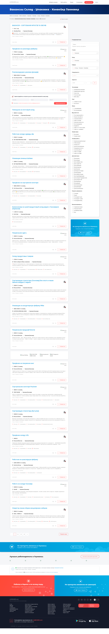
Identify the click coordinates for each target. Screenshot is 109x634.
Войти (96, 2)
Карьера (11, 605)
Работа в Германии (52, 606)
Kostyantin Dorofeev (59, 567)
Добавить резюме (53, 2)
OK (94, 82)
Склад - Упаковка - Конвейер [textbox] (81, 68)
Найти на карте (28, 605)
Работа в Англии (51, 609)
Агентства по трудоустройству (31, 604)
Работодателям (89, 2)
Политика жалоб (66, 611)
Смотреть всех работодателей (90, 556)
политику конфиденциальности (34, 103)
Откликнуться (62, 65)
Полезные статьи (28, 611)
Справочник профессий (30, 609)
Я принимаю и (26, 103)
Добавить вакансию (92, 606)
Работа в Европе (51, 604)
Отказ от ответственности (68, 607)
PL (98, 599)
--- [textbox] (75, 75)
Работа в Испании (51, 610)
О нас (11, 604)
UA (96, 599)
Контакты (12, 611)
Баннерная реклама (14, 609)
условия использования (22, 103)
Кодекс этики (66, 612)
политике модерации (54, 572)
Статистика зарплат (29, 610)
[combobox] (85, 53)
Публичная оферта (67, 604)
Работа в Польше (51, 605)
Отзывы (11, 606)
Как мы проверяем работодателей (67, 606)
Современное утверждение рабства (68, 610)
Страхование (79, 2)
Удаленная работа (52, 611)
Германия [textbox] (77, 53)
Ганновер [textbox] (77, 60)
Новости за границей (29, 612)
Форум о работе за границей (31, 606)
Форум (71, 2)
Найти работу (64, 2)
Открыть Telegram (86, 232)
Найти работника (28, 607)
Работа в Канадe (51, 613)
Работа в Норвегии (52, 607)
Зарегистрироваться (60, 103)
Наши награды (13, 610)
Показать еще (63, 534)
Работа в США (51, 612)
